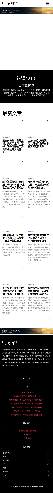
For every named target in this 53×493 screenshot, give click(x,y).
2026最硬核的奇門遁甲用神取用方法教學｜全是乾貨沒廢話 (13, 237)
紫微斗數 (31, 137)
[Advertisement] (26, 42)
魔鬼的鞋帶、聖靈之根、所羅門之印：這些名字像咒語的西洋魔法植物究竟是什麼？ (13, 146)
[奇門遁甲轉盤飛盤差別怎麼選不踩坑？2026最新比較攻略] (39, 220)
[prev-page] (4, 318)
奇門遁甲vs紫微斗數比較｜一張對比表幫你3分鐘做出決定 (38, 184)
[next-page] (49, 318)
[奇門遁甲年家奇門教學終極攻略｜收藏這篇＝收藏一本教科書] (13, 274)
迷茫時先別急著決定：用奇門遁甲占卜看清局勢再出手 (38, 143)
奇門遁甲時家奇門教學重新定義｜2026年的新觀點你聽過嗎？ (38, 291)
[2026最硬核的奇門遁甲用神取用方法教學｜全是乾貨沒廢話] (13, 220)
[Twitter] (29, 379)
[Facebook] (24, 379)
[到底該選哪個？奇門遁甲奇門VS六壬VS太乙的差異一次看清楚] (13, 167)
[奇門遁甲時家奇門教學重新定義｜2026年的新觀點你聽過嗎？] (39, 274)
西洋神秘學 (6, 137)
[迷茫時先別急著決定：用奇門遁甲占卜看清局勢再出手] (39, 126)
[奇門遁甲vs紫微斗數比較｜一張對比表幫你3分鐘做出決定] (39, 167)
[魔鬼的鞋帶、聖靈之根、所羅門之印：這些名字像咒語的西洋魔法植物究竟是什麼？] (13, 126)
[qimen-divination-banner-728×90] (26, 13)
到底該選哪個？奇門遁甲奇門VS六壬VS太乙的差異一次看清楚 (13, 184)
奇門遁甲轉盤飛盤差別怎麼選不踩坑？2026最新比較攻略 (38, 237)
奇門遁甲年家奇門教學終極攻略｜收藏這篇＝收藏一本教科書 (13, 291)
